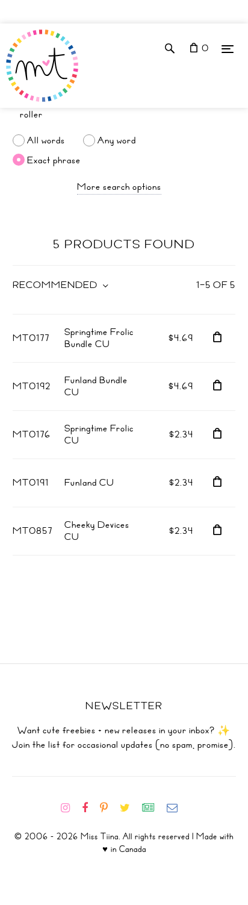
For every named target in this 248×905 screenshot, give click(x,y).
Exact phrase (54, 159)
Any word (117, 140)
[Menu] (227, 48)
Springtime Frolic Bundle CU (99, 338)
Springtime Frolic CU (99, 434)
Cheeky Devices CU (96, 531)
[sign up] (153, 808)
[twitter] (130, 808)
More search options (119, 187)
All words (46, 140)
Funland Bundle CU (96, 386)
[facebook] (90, 808)
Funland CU (89, 482)
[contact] (177, 808)
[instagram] (70, 808)
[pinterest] (108, 808)
